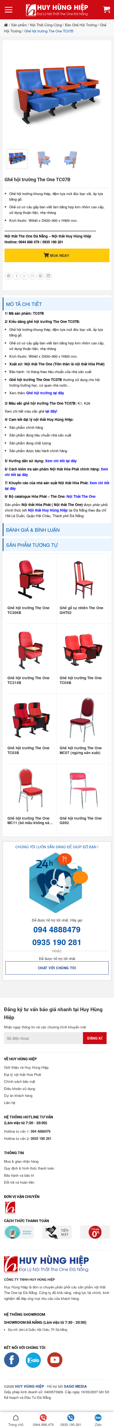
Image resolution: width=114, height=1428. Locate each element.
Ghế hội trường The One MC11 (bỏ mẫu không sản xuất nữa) (29, 820)
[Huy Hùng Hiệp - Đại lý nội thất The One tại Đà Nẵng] (57, 9)
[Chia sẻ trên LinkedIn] (48, 276)
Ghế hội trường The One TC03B (28, 750)
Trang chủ (15, 1424)
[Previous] (15, 95)
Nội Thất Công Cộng (46, 24)
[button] (8, 10)
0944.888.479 (43, 1424)
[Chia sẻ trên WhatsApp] (8, 276)
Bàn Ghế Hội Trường (81, 24)
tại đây (50, 411)
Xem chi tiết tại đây (61, 460)
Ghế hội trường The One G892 (81, 820)
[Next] (98, 95)
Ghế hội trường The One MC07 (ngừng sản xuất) (81, 750)
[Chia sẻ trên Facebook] (16, 276)
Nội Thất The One (81, 496)
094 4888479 (57, 929)
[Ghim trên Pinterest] (40, 276)
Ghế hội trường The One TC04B (81, 680)
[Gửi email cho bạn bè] (32, 276)
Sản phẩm (19, 24)
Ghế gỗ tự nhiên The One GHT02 (81, 610)
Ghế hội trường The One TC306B (28, 610)
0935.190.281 (70, 1424)
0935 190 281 (57, 941)
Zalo (98, 1424)
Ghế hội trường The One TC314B (28, 680)
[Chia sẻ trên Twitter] (24, 276)
